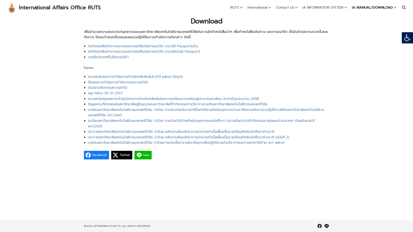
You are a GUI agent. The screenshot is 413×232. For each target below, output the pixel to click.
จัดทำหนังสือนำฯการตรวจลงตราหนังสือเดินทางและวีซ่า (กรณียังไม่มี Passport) (144, 51)
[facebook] (319, 226)
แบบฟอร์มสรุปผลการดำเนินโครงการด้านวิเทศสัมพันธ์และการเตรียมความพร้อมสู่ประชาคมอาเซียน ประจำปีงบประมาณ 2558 (173, 98)
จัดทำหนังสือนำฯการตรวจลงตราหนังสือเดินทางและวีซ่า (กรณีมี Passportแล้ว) (143, 46)
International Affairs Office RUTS (60, 7)
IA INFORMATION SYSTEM (323, 7)
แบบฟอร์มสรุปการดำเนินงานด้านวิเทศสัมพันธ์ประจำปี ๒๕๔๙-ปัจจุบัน (135, 76)
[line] (326, 226)
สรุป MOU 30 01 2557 (105, 93)
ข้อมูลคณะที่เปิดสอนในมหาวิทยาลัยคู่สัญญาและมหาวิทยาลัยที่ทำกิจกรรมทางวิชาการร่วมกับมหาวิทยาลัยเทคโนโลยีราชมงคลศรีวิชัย (177, 104)
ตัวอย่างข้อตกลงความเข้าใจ (107, 87)
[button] (407, 37)
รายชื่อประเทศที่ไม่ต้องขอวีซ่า (108, 57)
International (257, 7)
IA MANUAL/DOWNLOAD (372, 7)
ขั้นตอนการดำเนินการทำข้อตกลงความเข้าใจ (118, 82)
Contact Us (285, 7)
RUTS (234, 7)
